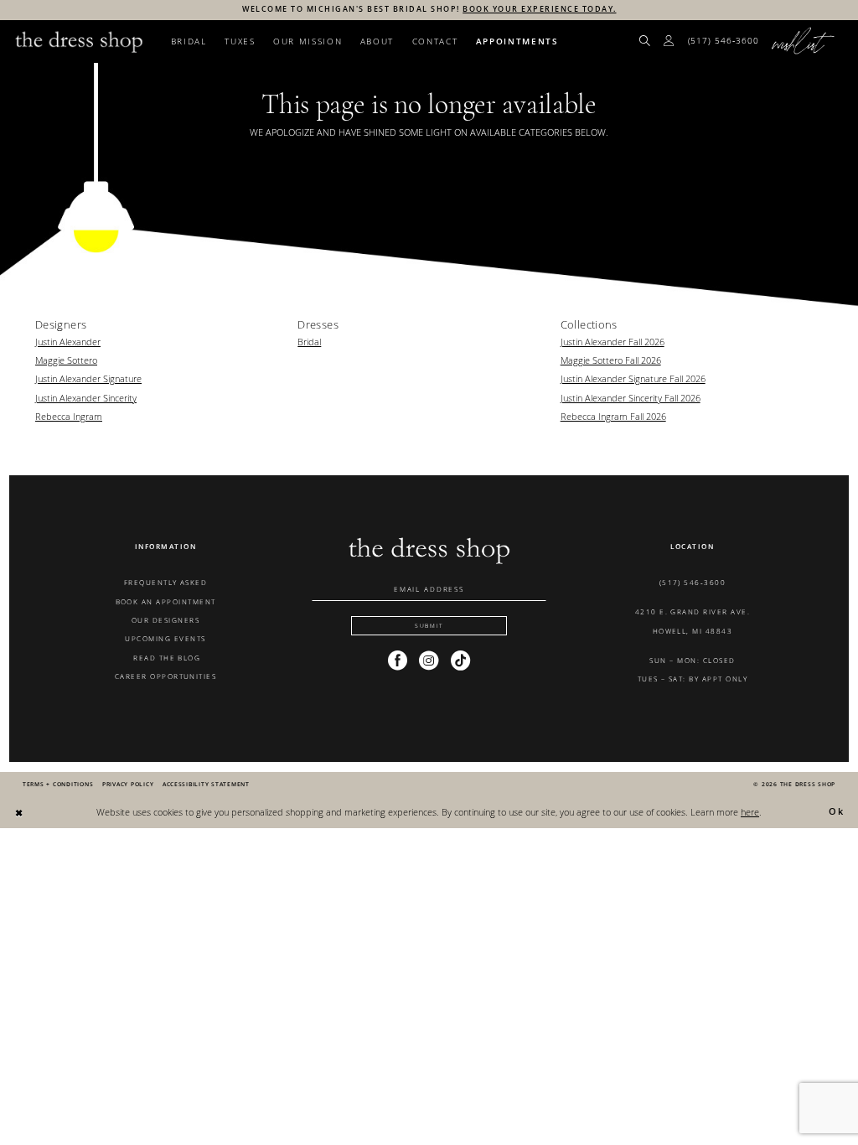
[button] (669, 42)
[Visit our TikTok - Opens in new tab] (460, 660)
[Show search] (645, 42)
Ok (837, 812)
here (750, 812)
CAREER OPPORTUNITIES (166, 676)
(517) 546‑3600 (692, 582)
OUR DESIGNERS (165, 619)
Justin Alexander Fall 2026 (612, 341)
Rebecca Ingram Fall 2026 (613, 416)
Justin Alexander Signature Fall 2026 (633, 378)
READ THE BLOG (166, 657)
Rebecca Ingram (68, 416)
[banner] (79, 41)
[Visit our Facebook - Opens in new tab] (397, 660)
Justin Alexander (68, 341)
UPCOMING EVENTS (165, 638)
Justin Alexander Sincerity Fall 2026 (630, 397)
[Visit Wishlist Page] (804, 42)
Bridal (309, 341)
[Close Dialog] (19, 812)
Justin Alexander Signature (88, 378)
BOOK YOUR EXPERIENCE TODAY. (539, 9)
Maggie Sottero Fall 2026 (611, 360)
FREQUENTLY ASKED (166, 582)
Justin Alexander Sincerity (86, 397)
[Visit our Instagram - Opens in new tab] (428, 660)
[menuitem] (645, 42)
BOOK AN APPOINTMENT (166, 601)
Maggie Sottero (66, 360)
